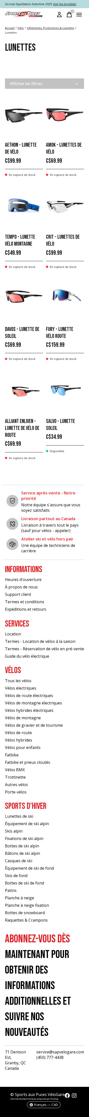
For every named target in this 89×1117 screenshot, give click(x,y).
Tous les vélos (18, 680)
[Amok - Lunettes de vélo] (65, 114)
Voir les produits (64, 4)
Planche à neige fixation (27, 905)
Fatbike (12, 755)
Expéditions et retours (25, 609)
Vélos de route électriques (29, 695)
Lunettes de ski (19, 816)
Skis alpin (13, 831)
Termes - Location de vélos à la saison (40, 641)
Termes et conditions (24, 602)
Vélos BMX (15, 769)
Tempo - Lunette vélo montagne (20, 240)
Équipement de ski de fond (29, 868)
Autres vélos (16, 784)
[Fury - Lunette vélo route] (65, 298)
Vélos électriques (20, 688)
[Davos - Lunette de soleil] (24, 298)
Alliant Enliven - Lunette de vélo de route (22, 428)
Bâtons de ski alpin (22, 853)
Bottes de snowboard (25, 912)
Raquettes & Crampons (26, 920)
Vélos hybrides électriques (29, 710)
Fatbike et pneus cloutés (27, 762)
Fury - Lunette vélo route (59, 333)
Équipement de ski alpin (27, 823)
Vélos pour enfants (23, 747)
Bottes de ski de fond (24, 883)
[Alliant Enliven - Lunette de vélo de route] (24, 390)
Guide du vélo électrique (27, 656)
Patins (11, 890)
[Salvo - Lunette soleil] (65, 390)
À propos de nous (21, 587)
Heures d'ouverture (23, 579)
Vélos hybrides (18, 740)
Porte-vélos (15, 792)
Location (13, 634)
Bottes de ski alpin (22, 846)
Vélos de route (18, 732)
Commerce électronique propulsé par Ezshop (34, 1098)
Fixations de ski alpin (24, 838)
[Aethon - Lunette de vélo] (24, 114)
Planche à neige (19, 898)
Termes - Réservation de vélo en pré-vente (44, 649)
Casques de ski (18, 860)
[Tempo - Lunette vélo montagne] (24, 206)
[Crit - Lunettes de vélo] (65, 206)
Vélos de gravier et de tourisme (34, 725)
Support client (18, 594)
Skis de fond (16, 875)
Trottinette (15, 777)
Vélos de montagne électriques (33, 703)
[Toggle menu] (79, 15)
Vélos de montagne (23, 718)
